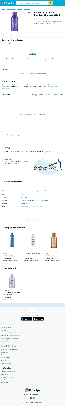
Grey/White (48, 200)
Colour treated (29, 200)
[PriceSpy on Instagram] (34, 398)
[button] (7, 43)
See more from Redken (8, 214)
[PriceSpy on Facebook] (31, 398)
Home (3, 9)
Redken (23, 194)
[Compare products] (29, 13)
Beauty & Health (11, 9)
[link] (12, 246)
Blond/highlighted (39, 200)
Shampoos (27, 9)
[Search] (50, 3)
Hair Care (19, 9)
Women (23, 203)
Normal (23, 200)
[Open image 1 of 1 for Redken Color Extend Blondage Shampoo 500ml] (14, 21)
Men (27, 203)
